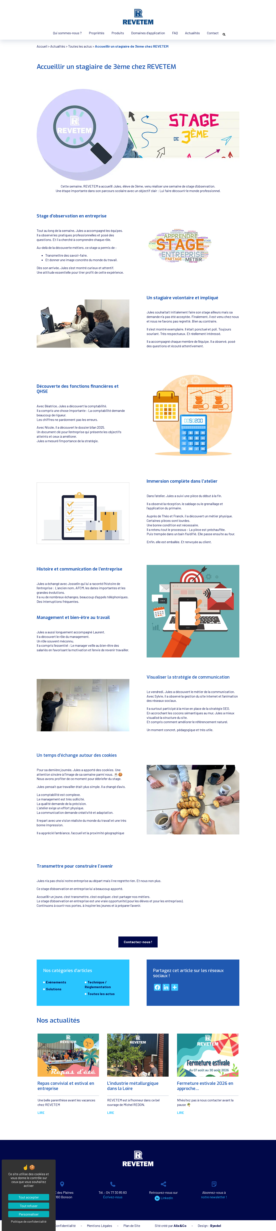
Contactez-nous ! (138, 942)
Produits (117, 33)
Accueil (42, 46)
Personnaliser (29, 1214)
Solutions (53, 989)
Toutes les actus (80, 46)
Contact (213, 33)
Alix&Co (180, 1225)
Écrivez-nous (112, 1197)
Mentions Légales (99, 1225)
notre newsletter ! (214, 1197)
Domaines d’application (148, 33)
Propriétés (96, 33)
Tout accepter (29, 1197)
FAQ (175, 33)
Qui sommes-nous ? (67, 33)
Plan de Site (131, 1225)
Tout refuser (29, 1206)
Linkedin (167, 1198)
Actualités (192, 33)
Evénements (56, 982)
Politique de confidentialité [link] (28, 1221)
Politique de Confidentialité (56, 1225)
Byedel (215, 1225)
